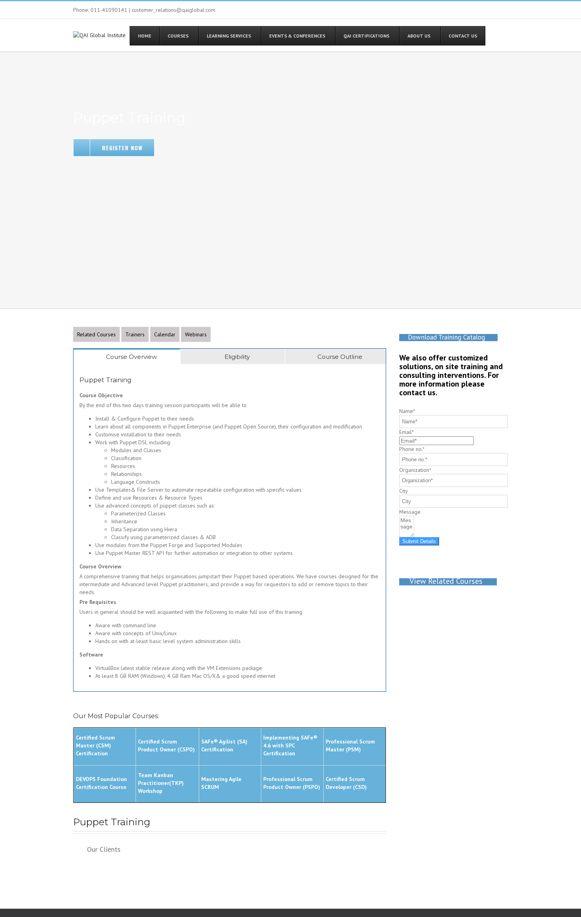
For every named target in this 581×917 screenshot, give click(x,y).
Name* (407, 411)
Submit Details (419, 541)
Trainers (135, 334)
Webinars (196, 334)
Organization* (415, 470)
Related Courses (96, 334)
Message (410, 511)
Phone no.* (411, 449)
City (403, 490)
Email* (406, 432)
